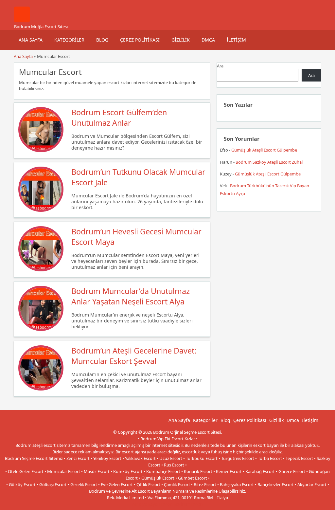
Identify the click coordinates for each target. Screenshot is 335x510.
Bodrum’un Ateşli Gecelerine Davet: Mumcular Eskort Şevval (133, 355)
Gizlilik (180, 40)
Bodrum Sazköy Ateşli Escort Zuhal (269, 162)
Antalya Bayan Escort (152, 504)
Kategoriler (69, 40)
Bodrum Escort (188, 504)
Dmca (208, 40)
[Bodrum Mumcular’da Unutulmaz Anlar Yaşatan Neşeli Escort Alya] (40, 329)
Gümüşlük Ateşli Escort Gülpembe (264, 150)
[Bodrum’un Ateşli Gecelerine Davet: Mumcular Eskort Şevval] (40, 389)
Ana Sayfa (31, 40)
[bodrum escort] (22, 21)
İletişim (236, 40)
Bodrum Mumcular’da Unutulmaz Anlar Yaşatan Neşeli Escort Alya (130, 296)
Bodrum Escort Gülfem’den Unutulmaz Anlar (119, 117)
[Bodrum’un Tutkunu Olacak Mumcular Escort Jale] (40, 210)
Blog (102, 40)
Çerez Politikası (140, 40)
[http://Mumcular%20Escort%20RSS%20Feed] (201, 71)
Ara (220, 66)
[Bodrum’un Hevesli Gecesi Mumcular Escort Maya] (40, 270)
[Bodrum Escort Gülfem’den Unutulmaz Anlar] (40, 151)
